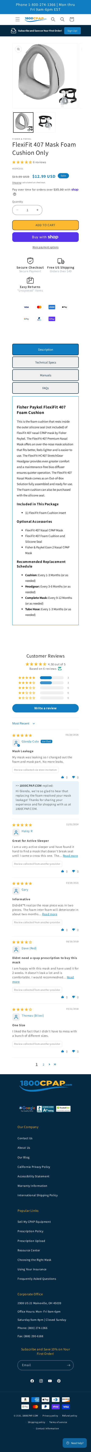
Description (45, 349)
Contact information (47, 1428)
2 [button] (43, 1064)
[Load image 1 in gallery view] (23, 122)
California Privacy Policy (34, 1167)
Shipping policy (37, 1422)
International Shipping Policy (38, 1195)
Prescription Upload (31, 1241)
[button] (17, 19)
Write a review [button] (45, 708)
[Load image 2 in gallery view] (45, 122)
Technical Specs (45, 362)
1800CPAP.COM (30, 1415)
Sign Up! (72, 30)
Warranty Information (32, 1186)
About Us (24, 1148)
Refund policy (69, 1415)
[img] (22, 735)
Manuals (45, 375)
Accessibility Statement (34, 1176)
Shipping (16, 182)
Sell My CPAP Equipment (34, 1222)
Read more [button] (70, 856)
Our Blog (24, 1157)
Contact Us (25, 1138)
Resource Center (29, 1250)
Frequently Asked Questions (37, 1279)
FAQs (45, 388)
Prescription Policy (30, 1231)
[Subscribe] (68, 1365)
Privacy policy (50, 1415)
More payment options (46, 247)
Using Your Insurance (32, 1269)
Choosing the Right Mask (34, 1260)
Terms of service (58, 1422)
